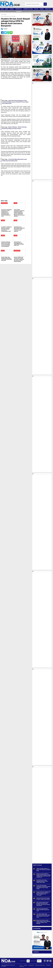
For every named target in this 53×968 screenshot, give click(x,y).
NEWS (6, 9)
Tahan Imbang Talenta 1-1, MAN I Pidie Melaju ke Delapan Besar (43, 869)
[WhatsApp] (7, 32)
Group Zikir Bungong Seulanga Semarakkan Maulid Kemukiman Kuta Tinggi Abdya (43, 887)
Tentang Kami (31, 965)
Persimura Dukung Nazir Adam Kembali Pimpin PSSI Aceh (42, 909)
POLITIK (36, 9)
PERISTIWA (48, 9)
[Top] (50, 966)
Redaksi (25, 965)
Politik (5, 14)
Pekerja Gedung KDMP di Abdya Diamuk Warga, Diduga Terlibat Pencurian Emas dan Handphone (43, 875)
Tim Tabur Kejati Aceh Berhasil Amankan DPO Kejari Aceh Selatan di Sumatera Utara (43, 915)
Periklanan (48, 965)
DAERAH (12, 9)
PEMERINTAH (18, 9)
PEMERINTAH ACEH (28, 9)
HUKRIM (42, 9)
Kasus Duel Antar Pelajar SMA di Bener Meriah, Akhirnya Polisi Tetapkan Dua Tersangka (43, 893)
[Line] (10, 32)
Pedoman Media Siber (40, 965)
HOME (2, 9)
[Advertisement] (15, 89)
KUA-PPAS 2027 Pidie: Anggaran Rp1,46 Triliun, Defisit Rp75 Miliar (42, 881)
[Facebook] (2, 32)
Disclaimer (22, 966)
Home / (2, 14)
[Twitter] (5, 32)
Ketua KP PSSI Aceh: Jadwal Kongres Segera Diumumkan (43, 899)
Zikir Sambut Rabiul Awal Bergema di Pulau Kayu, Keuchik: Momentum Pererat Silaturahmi (43, 904)
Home (21, 965)
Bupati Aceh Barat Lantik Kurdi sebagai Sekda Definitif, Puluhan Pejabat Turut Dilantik (43, 922)
